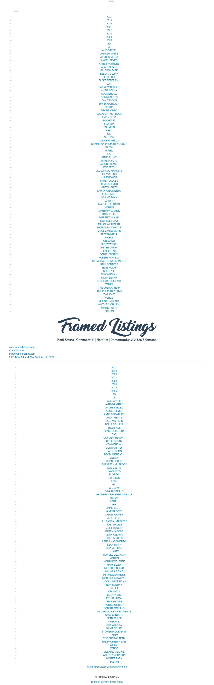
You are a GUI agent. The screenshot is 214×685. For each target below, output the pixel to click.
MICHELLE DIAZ (109, 220)
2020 (109, 23)
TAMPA (109, 284)
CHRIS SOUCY (109, 90)
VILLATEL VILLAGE (109, 301)
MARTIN (109, 207)
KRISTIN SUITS (109, 187)
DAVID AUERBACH (109, 103)
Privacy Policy (116, 681)
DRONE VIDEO (109, 110)
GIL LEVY (109, 137)
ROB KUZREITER (109, 254)
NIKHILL (109, 237)
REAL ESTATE (109, 250)
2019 (109, 20)
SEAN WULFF (109, 267)
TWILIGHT (109, 294)
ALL (109, 16)
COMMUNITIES (109, 97)
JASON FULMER (109, 164)
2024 (109, 36)
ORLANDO (109, 240)
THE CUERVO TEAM (109, 287)
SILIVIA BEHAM (109, 274)
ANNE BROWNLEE (109, 63)
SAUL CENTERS (109, 264)
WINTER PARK (109, 307)
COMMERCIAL (109, 93)
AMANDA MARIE (109, 53)
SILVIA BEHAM (109, 277)
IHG (109, 153)
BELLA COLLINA (109, 73)
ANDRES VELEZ (109, 57)
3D (109, 43)
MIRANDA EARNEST (109, 224)
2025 (109, 40)
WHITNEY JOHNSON (109, 304)
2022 (109, 30)
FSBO (109, 130)
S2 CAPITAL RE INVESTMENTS (109, 260)
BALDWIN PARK (109, 70)
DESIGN (109, 107)
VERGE (109, 297)
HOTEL (109, 150)
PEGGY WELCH (109, 244)
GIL (109, 133)
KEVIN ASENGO (109, 184)
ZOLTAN (109, 311)
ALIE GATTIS (109, 50)
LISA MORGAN (109, 197)
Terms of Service (100, 681)
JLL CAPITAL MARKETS (109, 170)
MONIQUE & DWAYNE (109, 227)
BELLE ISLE (109, 77)
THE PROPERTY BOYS (109, 291)
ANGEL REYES (109, 60)
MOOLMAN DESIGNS (109, 230)
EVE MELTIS (109, 117)
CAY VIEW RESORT (109, 87)
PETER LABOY (109, 247)
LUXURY (109, 200)
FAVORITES (109, 120)
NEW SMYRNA (109, 234)
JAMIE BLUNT (109, 157)
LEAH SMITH (109, 194)
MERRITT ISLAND (109, 217)
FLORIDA (109, 123)
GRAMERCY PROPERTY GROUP (109, 143)
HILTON (109, 147)
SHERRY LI (109, 271)
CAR (109, 83)
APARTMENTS (109, 67)
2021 (109, 26)
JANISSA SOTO (109, 160)
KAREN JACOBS (109, 180)
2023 (109, 33)
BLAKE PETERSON (109, 80)
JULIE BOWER (109, 177)
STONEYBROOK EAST (109, 281)
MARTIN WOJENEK (109, 210)
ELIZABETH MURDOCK (109, 113)
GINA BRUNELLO (109, 140)
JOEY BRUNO (109, 174)
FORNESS (109, 127)
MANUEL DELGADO (109, 204)
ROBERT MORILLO (109, 257)
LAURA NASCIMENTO (109, 190)
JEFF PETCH (109, 167)
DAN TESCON (109, 100)
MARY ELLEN (109, 214)
